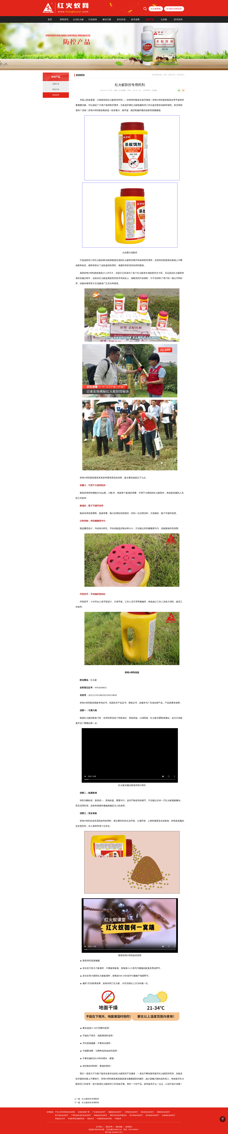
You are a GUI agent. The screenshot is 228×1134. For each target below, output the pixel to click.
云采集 (164, 19)
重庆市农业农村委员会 (118, 1115)
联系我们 (129, 1127)
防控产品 (149, 19)
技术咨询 (178, 19)
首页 (50, 19)
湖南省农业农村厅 (163, 1112)
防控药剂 (55, 95)
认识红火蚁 (78, 19)
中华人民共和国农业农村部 (65, 1112)
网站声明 (109, 1127)
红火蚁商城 (156, 9)
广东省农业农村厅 (99, 1112)
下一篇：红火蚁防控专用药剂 (86, 1103)
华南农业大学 (60, 1119)
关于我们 (99, 1127)
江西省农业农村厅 (131, 1112)
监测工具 (55, 84)
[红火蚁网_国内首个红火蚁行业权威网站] (65, 8)
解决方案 (107, 19)
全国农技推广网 (83, 1112)
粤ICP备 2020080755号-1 (114, 1132)
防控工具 (55, 89)
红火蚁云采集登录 (174, 9)
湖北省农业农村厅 (147, 1112)
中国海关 (118, 1119)
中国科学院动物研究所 (76, 1119)
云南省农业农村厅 (168, 1115)
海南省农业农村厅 (100, 1115)
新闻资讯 (64, 19)
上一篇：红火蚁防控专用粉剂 (86, 1099)
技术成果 (135, 19)
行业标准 (92, 19)
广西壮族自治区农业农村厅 (81, 1115)
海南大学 (90, 1119)
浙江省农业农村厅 (61, 1115)
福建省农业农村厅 (115, 1112)
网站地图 (119, 1127)
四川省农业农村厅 (136, 1115)
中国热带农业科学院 (104, 1119)
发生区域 (121, 19)
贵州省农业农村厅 (152, 1115)
